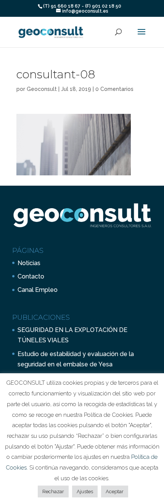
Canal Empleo (38, 289)
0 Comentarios (114, 89)
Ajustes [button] (85, 491)
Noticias (29, 263)
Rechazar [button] (53, 491)
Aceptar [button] (115, 491)
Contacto (31, 276)
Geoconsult (42, 89)
